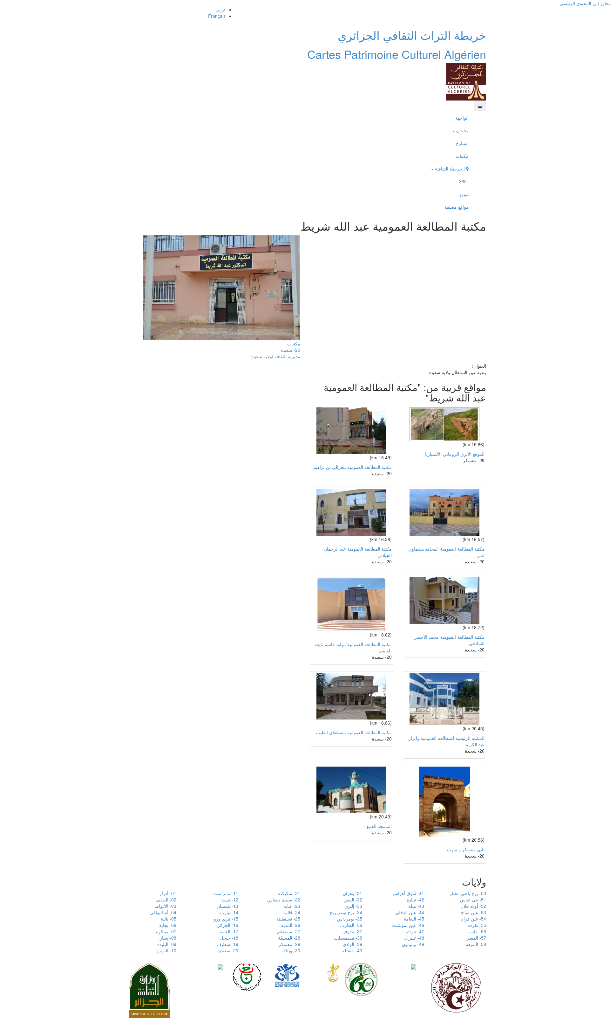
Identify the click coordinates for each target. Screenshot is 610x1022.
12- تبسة (229, 899)
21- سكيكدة (289, 893)
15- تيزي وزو (226, 918)
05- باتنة (168, 918)
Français (217, 16)
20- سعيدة (290, 350)
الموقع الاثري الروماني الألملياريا (455, 454)
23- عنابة (291, 906)
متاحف (462, 130)
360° (464, 181)
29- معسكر (289, 944)
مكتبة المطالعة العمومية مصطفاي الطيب (354, 732)
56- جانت (477, 931)
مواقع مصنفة (456, 207)
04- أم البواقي (163, 912)
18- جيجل (229, 938)
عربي (220, 9)
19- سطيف (227, 944)
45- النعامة (414, 918)
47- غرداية (414, 931)
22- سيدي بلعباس (283, 899)
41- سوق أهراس (408, 893)
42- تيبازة (415, 899)
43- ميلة (416, 906)
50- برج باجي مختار (468, 893)
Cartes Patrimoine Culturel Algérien (396, 54)
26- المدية (290, 925)
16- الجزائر (227, 925)
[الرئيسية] (466, 81)
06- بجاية (167, 925)
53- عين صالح (473, 912)
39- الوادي (352, 944)
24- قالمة (291, 912)
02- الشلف (166, 899)
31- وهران (352, 893)
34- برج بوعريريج (346, 912)
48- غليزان (414, 938)
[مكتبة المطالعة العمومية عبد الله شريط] (221, 287)
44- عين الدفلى (409, 912)
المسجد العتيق (378, 826)
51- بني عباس (473, 899)
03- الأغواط (165, 906)
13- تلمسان (227, 906)
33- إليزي (353, 906)
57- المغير (476, 938)
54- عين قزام (473, 918)
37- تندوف (352, 931)
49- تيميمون (413, 944)
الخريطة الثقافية (450, 168)
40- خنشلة (352, 950)
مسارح (462, 143)
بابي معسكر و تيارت (466, 849)
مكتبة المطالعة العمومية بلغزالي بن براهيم (352, 467)
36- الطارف (351, 925)
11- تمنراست (225, 893)
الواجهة (462, 118)
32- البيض (353, 899)
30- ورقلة (290, 950)
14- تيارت (229, 912)
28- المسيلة (289, 938)
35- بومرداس (349, 918)
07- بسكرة (166, 931)
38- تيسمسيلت (348, 938)
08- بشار (168, 938)
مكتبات (462, 156)
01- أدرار (167, 893)
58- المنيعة (476, 944)
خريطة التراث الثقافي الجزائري (412, 35)
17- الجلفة (228, 931)
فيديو (464, 194)
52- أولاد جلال (473, 906)
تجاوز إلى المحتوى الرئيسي (585, 3)
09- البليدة (166, 944)
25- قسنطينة (288, 918)
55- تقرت (477, 925)
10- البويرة (166, 950)
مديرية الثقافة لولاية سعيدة (275, 356)
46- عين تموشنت (408, 925)
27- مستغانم (288, 931)
